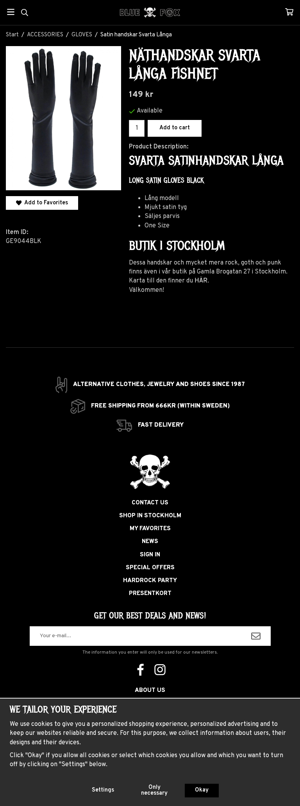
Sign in (150, 555)
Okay (202, 790)
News (150, 541)
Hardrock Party (150, 580)
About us (150, 690)
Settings (103, 790)
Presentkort (150, 593)
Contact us (150, 503)
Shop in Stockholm (150, 516)
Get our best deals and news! (150, 615)
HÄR (201, 281)
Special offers (150, 568)
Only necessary (154, 790)
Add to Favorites (44, 203)
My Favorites (150, 529)
